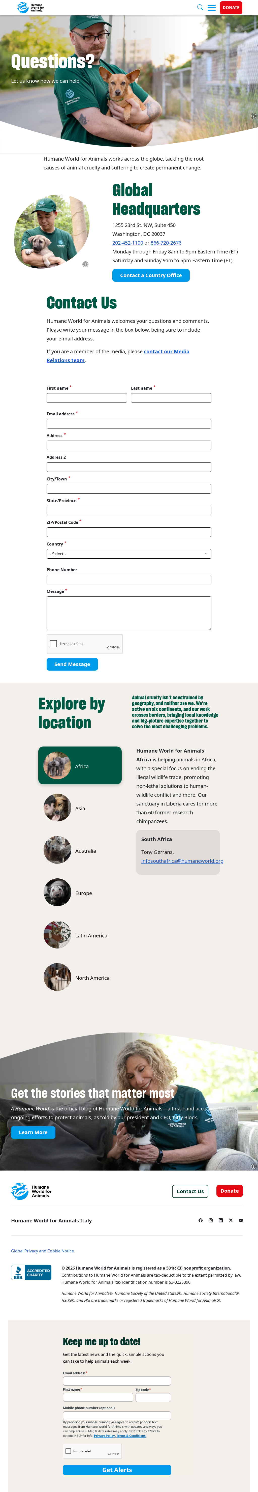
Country (55, 544)
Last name (141, 388)
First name (57, 388)
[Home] (31, 1191)
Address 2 (56, 457)
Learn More (33, 1132)
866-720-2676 (166, 242)
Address (54, 435)
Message (55, 591)
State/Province (61, 500)
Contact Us (190, 1191)
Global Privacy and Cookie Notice (42, 1251)
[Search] (202, 8)
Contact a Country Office (151, 275)
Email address (61, 414)
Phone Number (62, 569)
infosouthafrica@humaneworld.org (182, 861)
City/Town (57, 479)
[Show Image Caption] (254, 116)
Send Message (72, 664)
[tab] (80, 765)
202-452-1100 (127, 242)
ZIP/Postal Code (62, 522)
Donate (231, 8)
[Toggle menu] (212, 8)
